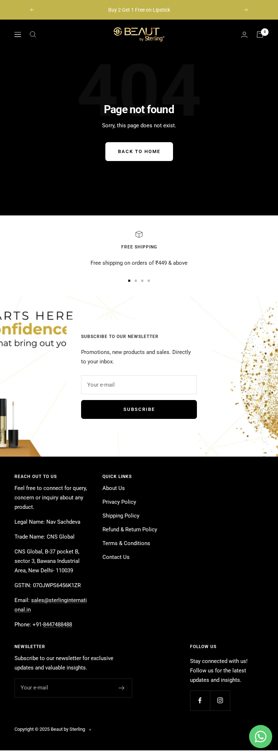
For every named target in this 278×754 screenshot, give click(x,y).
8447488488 (57, 624)
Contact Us (116, 557)
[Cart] (260, 34)
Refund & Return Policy (129, 529)
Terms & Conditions (126, 543)
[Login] (244, 35)
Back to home (139, 151)
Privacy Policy (119, 502)
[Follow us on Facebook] (200, 700)
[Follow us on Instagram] (220, 700)
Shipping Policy (120, 515)
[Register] (122, 688)
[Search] (33, 34)
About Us (113, 488)
